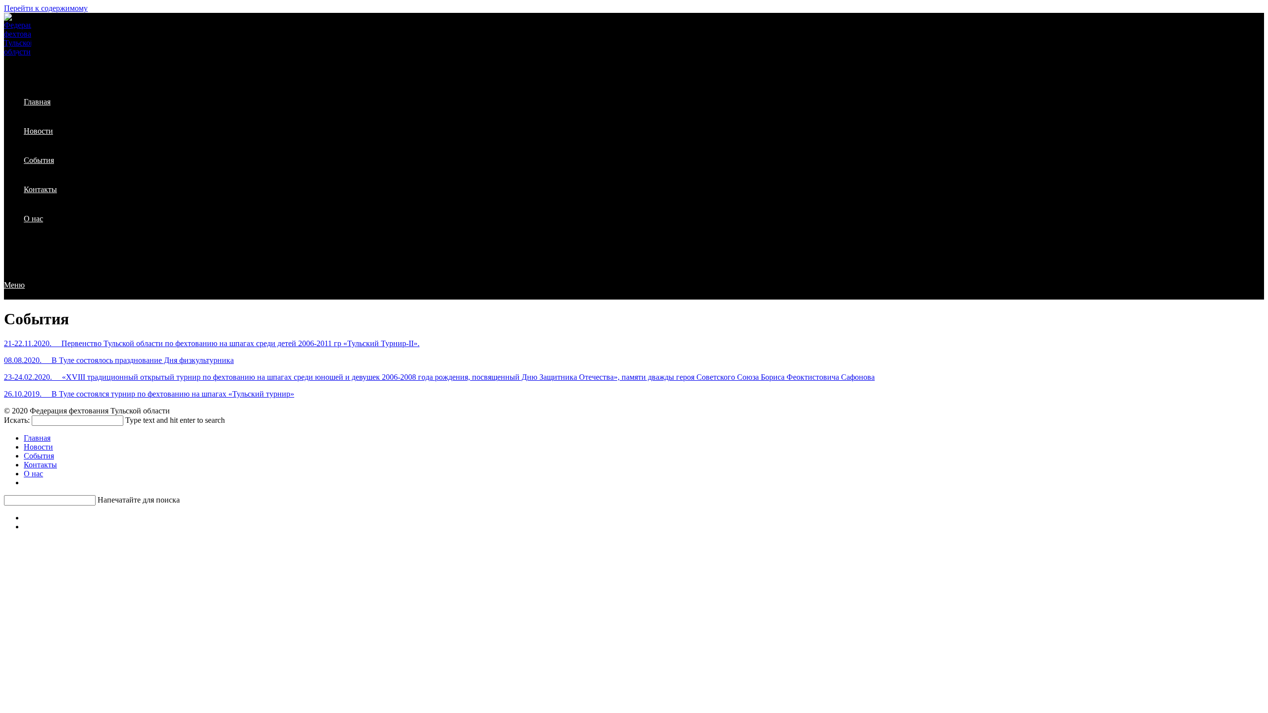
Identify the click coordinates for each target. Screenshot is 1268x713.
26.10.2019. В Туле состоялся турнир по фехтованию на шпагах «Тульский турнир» (149, 394)
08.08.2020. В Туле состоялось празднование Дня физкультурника (119, 360)
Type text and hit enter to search (175, 420)
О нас (33, 473)
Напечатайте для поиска (139, 500)
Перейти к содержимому (46, 8)
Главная (37, 438)
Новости (38, 447)
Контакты (40, 464)
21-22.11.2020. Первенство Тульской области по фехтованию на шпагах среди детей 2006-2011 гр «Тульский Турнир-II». (212, 343)
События (39, 456)
